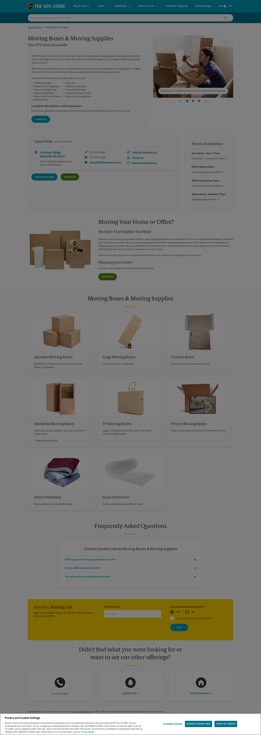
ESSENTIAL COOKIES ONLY (199, 724)
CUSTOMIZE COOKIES (172, 724)
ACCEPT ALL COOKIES (225, 724)
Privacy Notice (87, 732)
